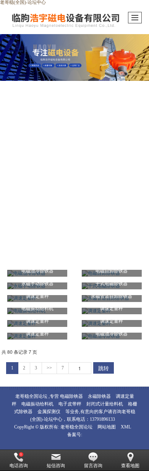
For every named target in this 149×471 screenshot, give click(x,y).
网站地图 (106, 427)
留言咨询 (93, 465)
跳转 (103, 368)
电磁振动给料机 (37, 404)
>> (49, 368)
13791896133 (102, 419)
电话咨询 (19, 465)
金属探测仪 (48, 411)
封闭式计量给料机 (104, 404)
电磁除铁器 (71, 396)
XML (126, 427)
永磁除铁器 (99, 396)
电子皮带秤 (69, 404)
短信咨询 (56, 465)
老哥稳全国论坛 (77, 427)
